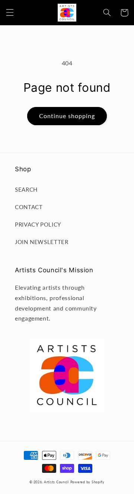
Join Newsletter (41, 241)
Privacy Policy (38, 224)
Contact (28, 207)
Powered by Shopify (87, 482)
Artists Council (56, 482)
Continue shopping (67, 115)
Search (26, 189)
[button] (9, 12)
